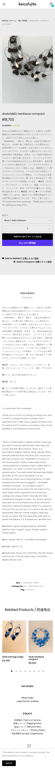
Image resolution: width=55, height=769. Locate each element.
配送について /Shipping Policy (27, 723)
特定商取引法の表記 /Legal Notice (27, 733)
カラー (5, 215)
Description (27, 293)
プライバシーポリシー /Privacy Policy (27, 730)
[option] (27, 70)
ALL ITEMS (28, 586)
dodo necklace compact (36, 658)
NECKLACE (39, 586)
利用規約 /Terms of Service (27, 720)
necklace (30, 589)
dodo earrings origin (12, 656)
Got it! (9, 763)
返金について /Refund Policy (27, 726)
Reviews (27, 297)
